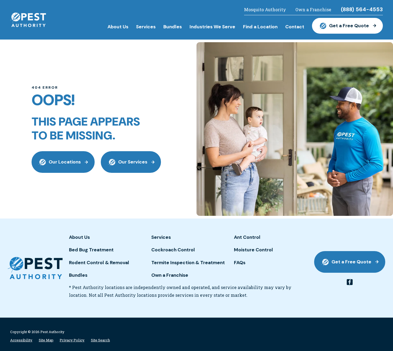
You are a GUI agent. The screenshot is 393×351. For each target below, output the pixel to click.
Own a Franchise (313, 9)
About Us (79, 237)
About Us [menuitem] (117, 27)
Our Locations (65, 162)
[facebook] (350, 282)
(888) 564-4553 (362, 9)
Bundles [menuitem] (172, 27)
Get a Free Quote (349, 26)
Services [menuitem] (146, 27)
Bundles (78, 275)
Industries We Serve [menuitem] (212, 27)
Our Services (132, 162)
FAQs (239, 263)
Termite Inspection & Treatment (188, 263)
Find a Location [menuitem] (260, 27)
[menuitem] (21, 340)
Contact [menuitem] (294, 27)
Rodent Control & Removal (99, 263)
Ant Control (247, 237)
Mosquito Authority (265, 9)
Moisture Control (253, 250)
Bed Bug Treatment (91, 250)
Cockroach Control (173, 250)
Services (161, 237)
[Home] (28, 20)
